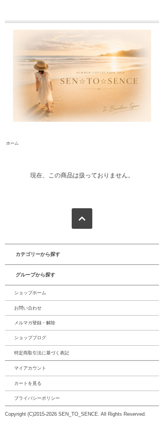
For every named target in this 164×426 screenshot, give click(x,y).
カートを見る (28, 383)
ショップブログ (30, 337)
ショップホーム (30, 292)
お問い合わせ (28, 308)
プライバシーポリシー (37, 398)
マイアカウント (30, 368)
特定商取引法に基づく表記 (41, 353)
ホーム (12, 143)
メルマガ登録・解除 (34, 322)
